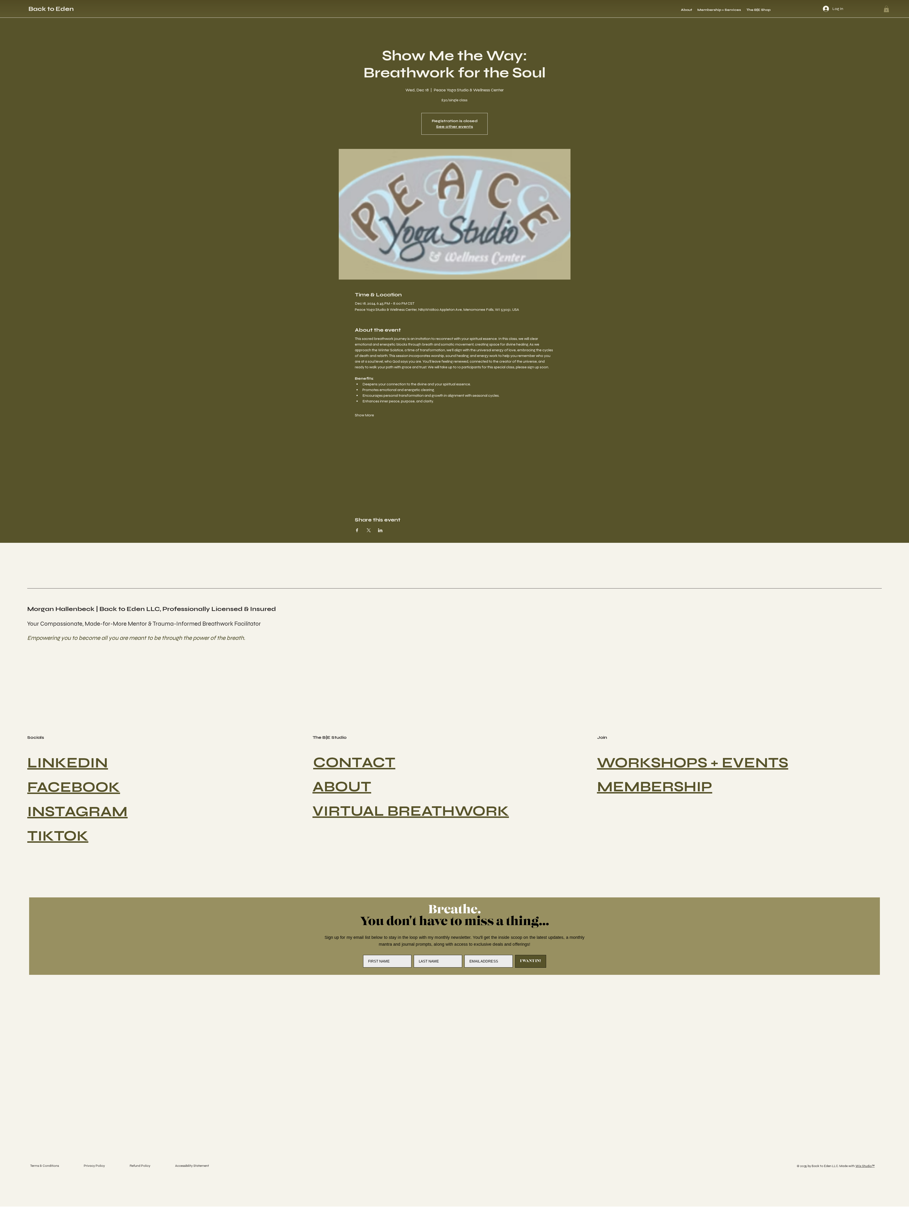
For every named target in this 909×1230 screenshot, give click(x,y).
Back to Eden (51, 9)
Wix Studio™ (865, 1166)
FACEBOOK (73, 787)
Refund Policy (140, 1166)
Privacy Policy (94, 1166)
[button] (886, 9)
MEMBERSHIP (654, 786)
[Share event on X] (368, 530)
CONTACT (354, 762)
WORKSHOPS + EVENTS (692, 762)
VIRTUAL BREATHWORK (410, 811)
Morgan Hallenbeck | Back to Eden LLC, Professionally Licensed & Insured (151, 609)
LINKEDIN (67, 762)
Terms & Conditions (44, 1166)
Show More (364, 415)
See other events (454, 126)
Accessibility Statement (192, 1166)
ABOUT (341, 786)
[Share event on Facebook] (357, 530)
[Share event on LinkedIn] (380, 530)
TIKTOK (57, 836)
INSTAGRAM (77, 811)
